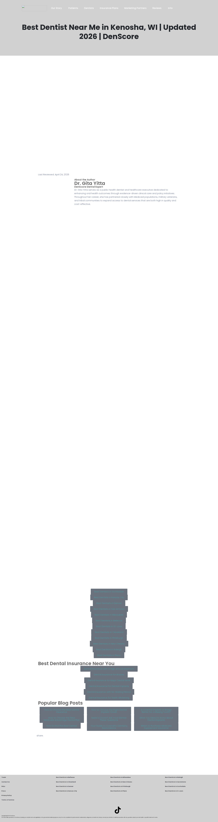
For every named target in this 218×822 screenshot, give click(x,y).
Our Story (56, 8)
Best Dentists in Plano (118, 791)
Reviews (157, 8)
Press (3, 791)
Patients (73, 8)
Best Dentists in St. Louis (174, 791)
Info (170, 8)
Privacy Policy (6, 795)
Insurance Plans (109, 8)
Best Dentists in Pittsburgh (120, 786)
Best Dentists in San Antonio (175, 782)
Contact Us (5, 782)
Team (3, 777)
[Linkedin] (100, 810)
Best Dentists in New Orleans (121, 782)
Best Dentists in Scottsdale (175, 786)
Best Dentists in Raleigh (174, 777)
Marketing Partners (135, 8)
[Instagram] (109, 810)
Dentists (89, 8)
